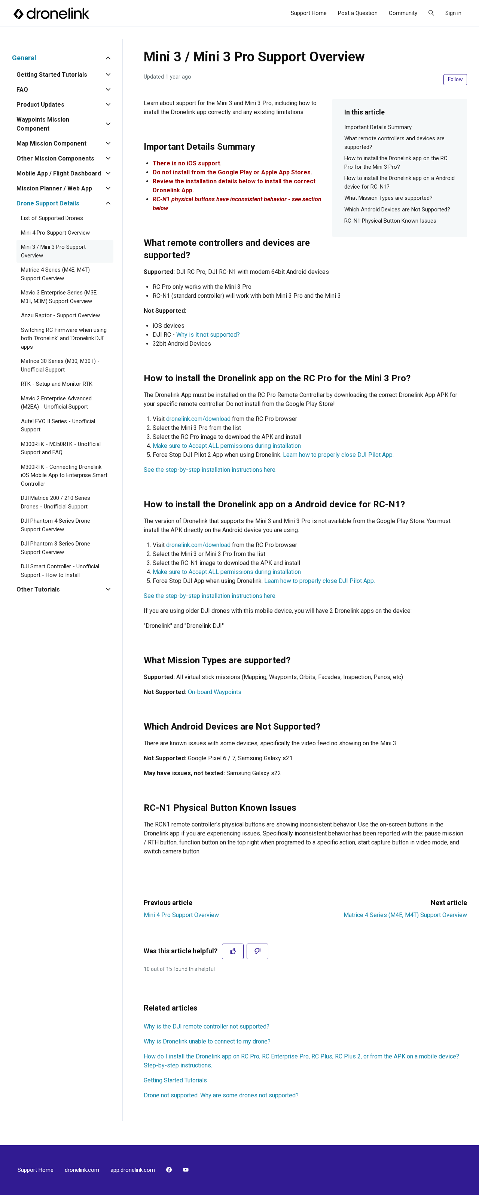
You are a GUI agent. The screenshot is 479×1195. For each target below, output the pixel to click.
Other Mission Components (55, 158)
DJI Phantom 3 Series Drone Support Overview (55, 548)
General (24, 58)
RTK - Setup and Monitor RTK (56, 383)
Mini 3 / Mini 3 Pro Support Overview (53, 251)
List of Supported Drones (52, 218)
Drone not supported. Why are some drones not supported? (221, 1095)
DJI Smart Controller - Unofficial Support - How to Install (60, 570)
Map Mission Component (51, 143)
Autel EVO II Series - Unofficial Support (58, 425)
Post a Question (358, 13)
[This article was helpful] (233, 951)
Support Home (309, 13)
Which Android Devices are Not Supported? (397, 209)
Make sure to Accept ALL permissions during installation (227, 445)
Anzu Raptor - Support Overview (60, 315)
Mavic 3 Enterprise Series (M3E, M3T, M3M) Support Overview (59, 297)
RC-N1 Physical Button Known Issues (390, 220)
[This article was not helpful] (257, 951)
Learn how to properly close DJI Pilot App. (338, 454)
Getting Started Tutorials (175, 1080)
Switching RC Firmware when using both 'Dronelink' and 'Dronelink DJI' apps (64, 338)
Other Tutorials (38, 589)
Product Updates (40, 104)
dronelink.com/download (198, 418)
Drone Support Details (47, 203)
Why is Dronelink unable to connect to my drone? (207, 1041)
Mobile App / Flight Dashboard (58, 173)
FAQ (22, 89)
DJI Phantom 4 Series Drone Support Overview (55, 525)
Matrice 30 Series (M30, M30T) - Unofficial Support (60, 365)
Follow (455, 79)
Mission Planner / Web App (54, 188)
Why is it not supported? (208, 334)
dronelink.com (82, 1170)
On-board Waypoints (214, 692)
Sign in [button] (453, 13)
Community (403, 13)
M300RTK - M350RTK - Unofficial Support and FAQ (61, 448)
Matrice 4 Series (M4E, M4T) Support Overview (405, 915)
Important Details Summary (378, 127)
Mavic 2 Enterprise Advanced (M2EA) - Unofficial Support (56, 402)
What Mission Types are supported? (388, 198)
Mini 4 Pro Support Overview (181, 915)
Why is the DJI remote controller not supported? (206, 1026)
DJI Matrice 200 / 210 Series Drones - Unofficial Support (55, 502)
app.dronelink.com (132, 1170)
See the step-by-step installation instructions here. (210, 469)
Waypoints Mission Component (42, 124)
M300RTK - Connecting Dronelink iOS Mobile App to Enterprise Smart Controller (64, 475)
